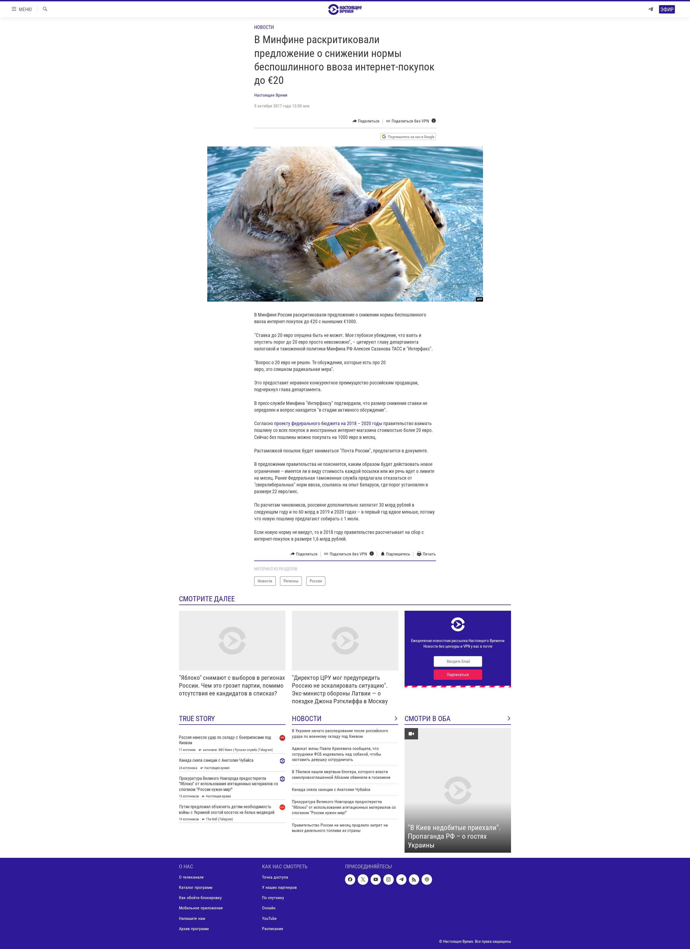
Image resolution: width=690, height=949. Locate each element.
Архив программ (194, 928)
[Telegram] (650, 9)
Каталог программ (195, 887)
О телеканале (191, 877)
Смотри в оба (428, 718)
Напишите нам (192, 918)
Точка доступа (275, 877)
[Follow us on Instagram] (388, 879)
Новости (264, 27)
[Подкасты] (427, 879)
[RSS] (414, 879)
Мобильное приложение (201, 908)
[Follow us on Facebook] (350, 879)
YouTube (269, 918)
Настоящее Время (270, 95)
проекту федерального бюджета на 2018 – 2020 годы (328, 423)
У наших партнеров (279, 887)
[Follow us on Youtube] (376, 879)
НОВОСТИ (307, 718)
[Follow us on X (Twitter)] (363, 879)
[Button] (366, 121)
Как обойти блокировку (200, 897)
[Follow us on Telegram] (401, 879)
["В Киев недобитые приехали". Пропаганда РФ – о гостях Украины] (458, 790)
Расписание (272, 928)
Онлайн (268, 908)
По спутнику (273, 897)
